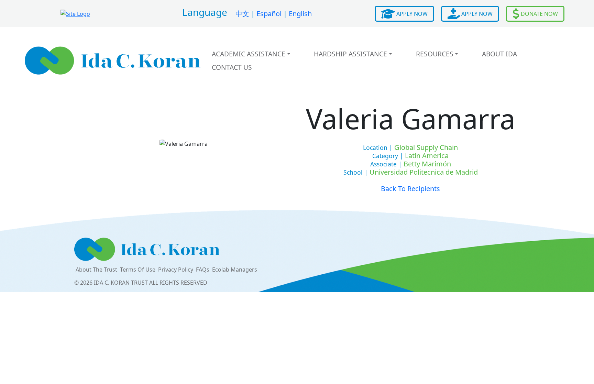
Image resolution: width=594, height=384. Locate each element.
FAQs (202, 269)
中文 (242, 13)
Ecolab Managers (234, 269)
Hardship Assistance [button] (350, 53)
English (300, 13)
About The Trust (96, 269)
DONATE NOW (538, 14)
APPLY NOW (411, 14)
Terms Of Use (137, 269)
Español (269, 13)
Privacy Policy (175, 269)
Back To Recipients (410, 188)
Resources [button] (434, 53)
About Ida (499, 53)
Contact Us (232, 67)
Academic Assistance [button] (248, 53)
